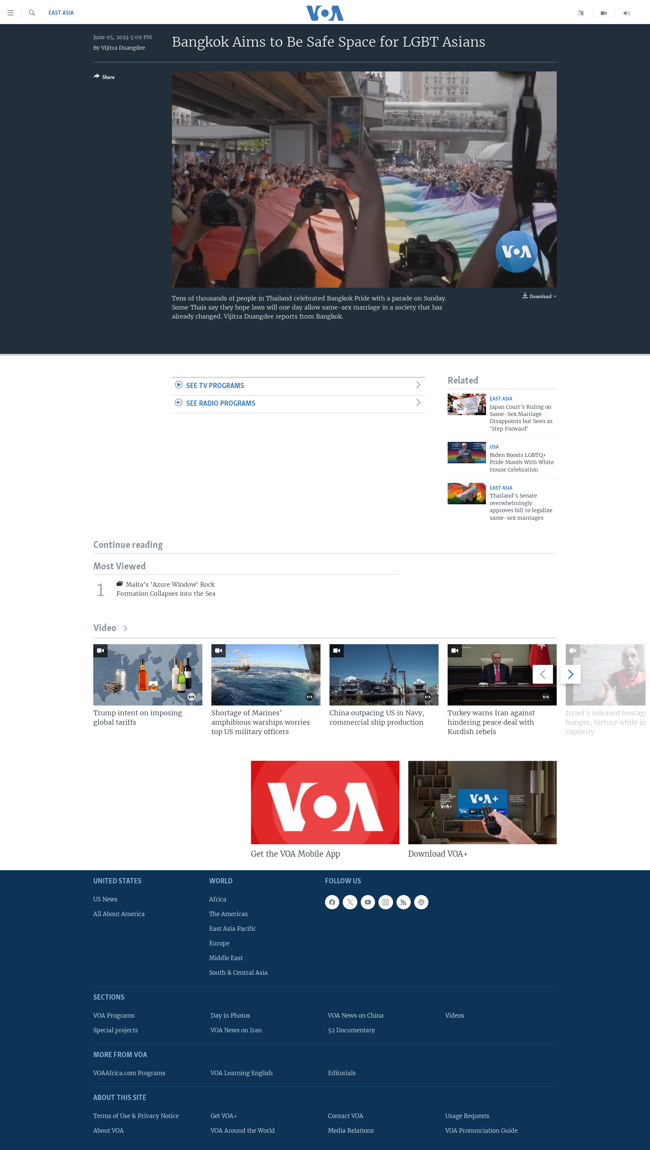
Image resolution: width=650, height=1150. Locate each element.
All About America (119, 914)
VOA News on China (356, 1015)
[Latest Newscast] (626, 13)
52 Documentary (351, 1030)
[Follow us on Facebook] (332, 902)
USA (494, 447)
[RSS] (403, 902)
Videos (454, 1015)
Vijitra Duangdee (123, 47)
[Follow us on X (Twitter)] (350, 902)
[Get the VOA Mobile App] (325, 802)
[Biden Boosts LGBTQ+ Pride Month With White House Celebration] (467, 452)
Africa (217, 899)
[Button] (104, 78)
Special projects (115, 1030)
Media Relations (351, 1130)
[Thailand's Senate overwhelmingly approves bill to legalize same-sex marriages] (467, 493)
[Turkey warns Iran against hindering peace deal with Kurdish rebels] (502, 674)
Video (104, 629)
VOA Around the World (243, 1130)
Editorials (342, 1073)
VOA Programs (114, 1015)
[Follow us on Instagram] (385, 902)
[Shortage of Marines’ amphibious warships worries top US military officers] (265, 674)
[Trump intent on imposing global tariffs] (147, 674)
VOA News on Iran (236, 1030)
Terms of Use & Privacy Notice (136, 1116)
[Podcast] (421, 902)
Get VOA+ (224, 1116)
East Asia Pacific (232, 928)
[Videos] (603, 13)
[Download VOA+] (482, 802)
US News (105, 899)
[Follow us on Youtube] (368, 902)
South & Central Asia (238, 972)
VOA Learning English (242, 1073)
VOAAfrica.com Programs (129, 1073)
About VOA (108, 1130)
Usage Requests (467, 1116)
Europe (219, 943)
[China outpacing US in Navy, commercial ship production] (384, 674)
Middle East (226, 958)
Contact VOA (345, 1116)
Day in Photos (230, 1015)
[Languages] (581, 13)
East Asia (61, 13)
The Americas (228, 914)
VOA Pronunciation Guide (481, 1130)
